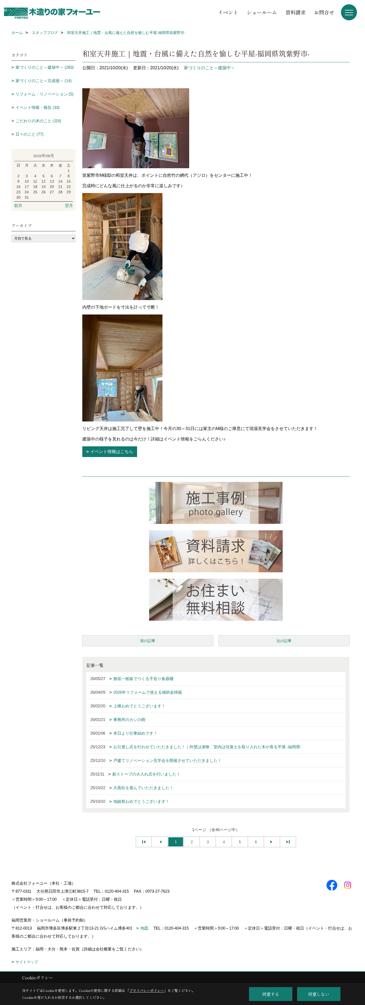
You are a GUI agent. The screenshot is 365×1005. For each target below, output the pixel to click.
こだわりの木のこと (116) (38, 120)
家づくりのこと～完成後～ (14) (43, 80)
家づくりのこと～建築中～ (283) (44, 67)
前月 (18, 205)
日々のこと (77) (29, 134)
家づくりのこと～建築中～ (209, 68)
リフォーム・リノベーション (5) (44, 94)
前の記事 (147, 641)
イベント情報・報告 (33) (37, 107)
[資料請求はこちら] (216, 551)
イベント (228, 12)
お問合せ (324, 12)
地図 (144, 928)
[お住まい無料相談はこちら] (216, 600)
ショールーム (262, 12)
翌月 (69, 205)
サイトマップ (26, 962)
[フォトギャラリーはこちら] (216, 503)
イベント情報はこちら (111, 451)
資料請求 (295, 12)
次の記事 (284, 641)
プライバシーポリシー (146, 990)
